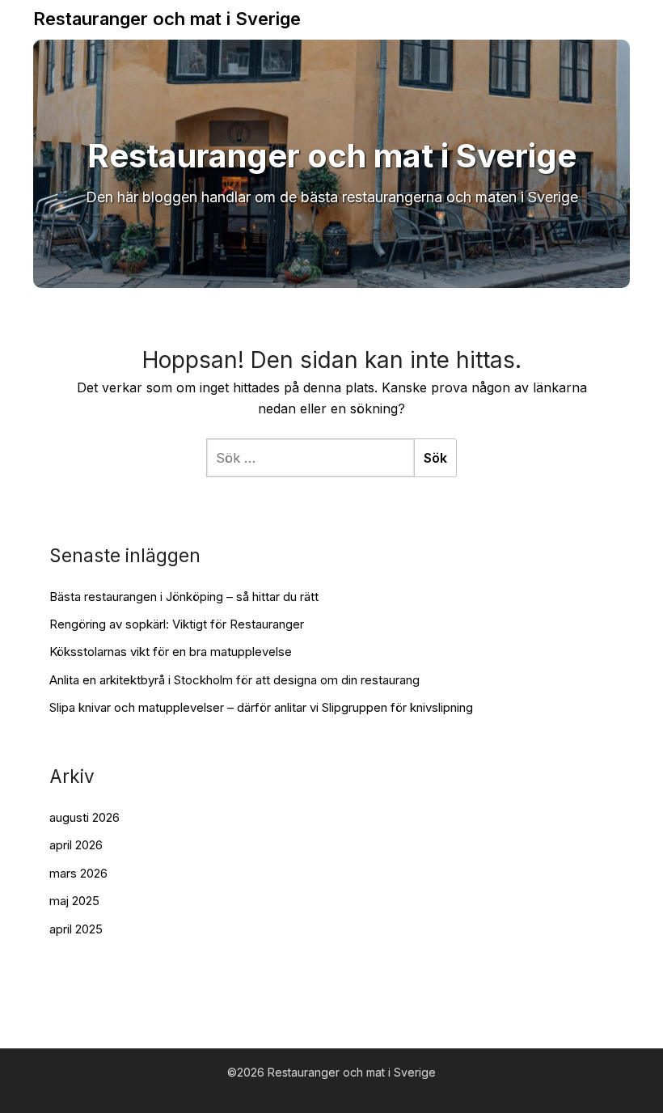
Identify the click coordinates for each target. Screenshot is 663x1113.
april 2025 (76, 929)
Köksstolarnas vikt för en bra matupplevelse (170, 651)
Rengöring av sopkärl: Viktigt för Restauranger (176, 624)
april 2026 (76, 845)
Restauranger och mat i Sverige (167, 18)
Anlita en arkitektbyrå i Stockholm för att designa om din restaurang (234, 680)
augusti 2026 (84, 817)
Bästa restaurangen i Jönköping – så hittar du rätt (184, 596)
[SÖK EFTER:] (310, 457)
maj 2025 (74, 900)
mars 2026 (78, 873)
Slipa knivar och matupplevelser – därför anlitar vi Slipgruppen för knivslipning (261, 707)
